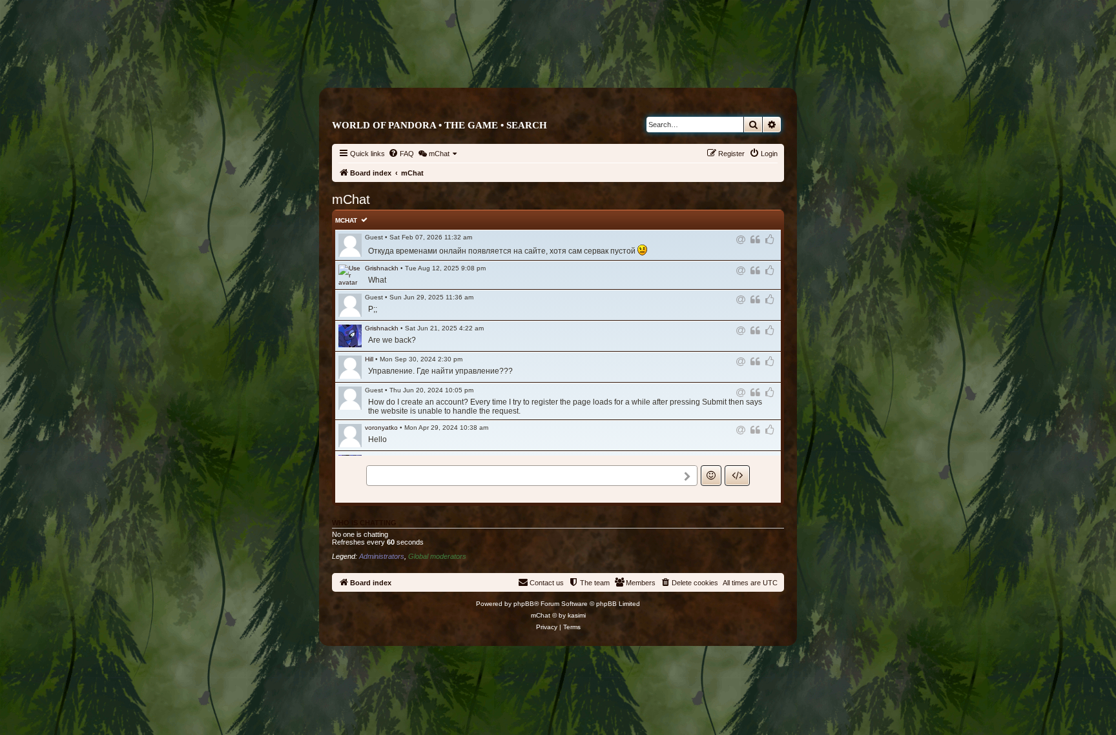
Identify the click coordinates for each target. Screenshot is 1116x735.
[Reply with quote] (755, 239)
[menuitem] (401, 153)
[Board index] (612, 62)
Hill (369, 359)
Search (526, 125)
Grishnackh (381, 268)
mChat (346, 220)
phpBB (523, 603)
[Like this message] (770, 239)
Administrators (381, 556)
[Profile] (350, 275)
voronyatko (381, 427)
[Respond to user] (741, 239)
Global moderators (437, 556)
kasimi (577, 615)
